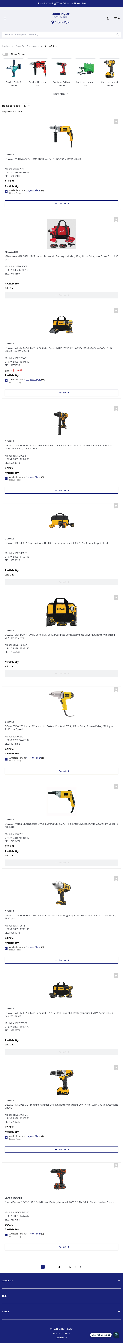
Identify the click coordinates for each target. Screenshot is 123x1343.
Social (5, 1311)
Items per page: (11, 105)
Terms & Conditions (61, 1333)
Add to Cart (64, 203)
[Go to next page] (81, 1267)
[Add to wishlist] (116, 121)
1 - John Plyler (62, 22)
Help (4, 1295)
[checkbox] (5, 54)
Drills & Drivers (51, 46)
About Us (7, 1280)
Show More (59, 93)
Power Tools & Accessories (27, 46)
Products (6, 46)
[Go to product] (61, 136)
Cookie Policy (61, 1337)
